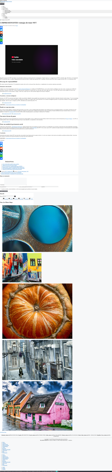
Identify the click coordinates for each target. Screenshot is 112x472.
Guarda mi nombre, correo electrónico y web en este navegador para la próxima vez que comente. (19, 189)
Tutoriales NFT (10, 171)
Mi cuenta (4, 448)
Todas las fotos (5, 9)
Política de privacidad (6, 449)
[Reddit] (39, 32)
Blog (3, 451)
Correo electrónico (22, 186)
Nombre (1, 186)
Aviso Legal (4, 450)
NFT (6, 171)
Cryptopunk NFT (12, 111)
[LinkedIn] (39, 37)
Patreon (70, 118)
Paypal (67, 118)
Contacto (4, 7)
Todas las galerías (8, 11)
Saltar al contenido (3, 0)
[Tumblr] (39, 35)
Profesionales (4, 13)
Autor (3, 6)
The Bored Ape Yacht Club (17, 126)
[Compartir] (39, 43)
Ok (56, 471)
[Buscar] (15, 196)
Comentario (2, 184)
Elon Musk (35, 127)
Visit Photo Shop (3, 432)
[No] (58, 471)
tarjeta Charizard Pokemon (24, 88)
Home (3, 442)
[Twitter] (39, 30)
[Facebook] (39, 27)
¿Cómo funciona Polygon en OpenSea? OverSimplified (15, 104)
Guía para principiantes (22, 171)
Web (42, 186)
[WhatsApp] (39, 40)
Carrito (3, 14)
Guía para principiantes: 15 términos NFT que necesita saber (12, 173)
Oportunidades (5, 8)
